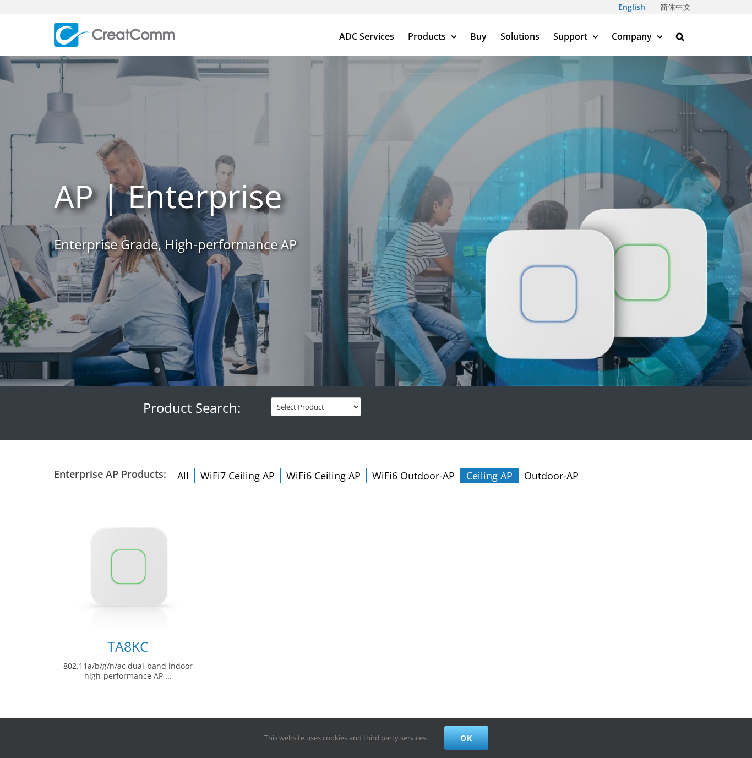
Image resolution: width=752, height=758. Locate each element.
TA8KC (128, 646)
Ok (466, 738)
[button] (680, 35)
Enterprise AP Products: (110, 474)
